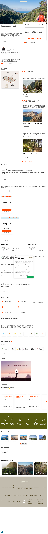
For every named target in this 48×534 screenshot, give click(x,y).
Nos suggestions (16, 495)
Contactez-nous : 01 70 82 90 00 (4, 501)
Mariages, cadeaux (26, 495)
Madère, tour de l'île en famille (24, 472)
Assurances (29, 501)
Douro (24, 441)
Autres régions (24, 443)
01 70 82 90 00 (11, 63)
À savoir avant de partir (37, 303)
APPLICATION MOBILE (10, 170)
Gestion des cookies (40, 503)
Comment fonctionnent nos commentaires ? (7, 392)
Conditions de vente (40, 499)
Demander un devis (6, 211)
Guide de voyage (30, 503)
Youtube (18, 501)
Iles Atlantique (4, 452)
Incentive (40, 495)
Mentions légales (30, 499)
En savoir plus (4, 353)
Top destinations (8, 495)
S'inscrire (34, 38)
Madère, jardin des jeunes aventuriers (42, 472)
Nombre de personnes (5, 191)
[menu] (45, 2)
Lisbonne (33, 441)
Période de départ (16, 191)
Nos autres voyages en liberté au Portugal (7, 460)
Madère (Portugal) (42, 441)
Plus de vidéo (4, 383)
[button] (2, 532)
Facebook (9, 501)
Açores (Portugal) (5, 441)
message (17, 63)
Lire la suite (4, 41)
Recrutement (39, 501)
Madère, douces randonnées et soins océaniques (10, 472)
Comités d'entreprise (33, 495)
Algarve (14, 441)
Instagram (14, 501)
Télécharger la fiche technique (30, 42)
